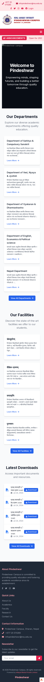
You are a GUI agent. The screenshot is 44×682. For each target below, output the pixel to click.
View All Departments (21, 298)
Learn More (12, 160)
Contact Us (7, 616)
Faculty (5, 608)
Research (6, 612)
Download (32, 490)
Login (30, 8)
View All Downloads (20, 546)
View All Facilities (21, 451)
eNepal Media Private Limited (26, 672)
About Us (6, 600)
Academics (7, 604)
